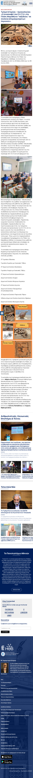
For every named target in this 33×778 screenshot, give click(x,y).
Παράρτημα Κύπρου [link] (9, 660)
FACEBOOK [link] (9, 609)
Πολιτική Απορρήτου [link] (14, 771)
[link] (2, 313)
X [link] (23, 609)
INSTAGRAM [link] (9, 612)
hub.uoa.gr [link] (22, 752)
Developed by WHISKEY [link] (26, 771)
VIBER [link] (9, 615)
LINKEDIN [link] (23, 612)
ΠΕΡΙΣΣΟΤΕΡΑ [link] (16, 589)
